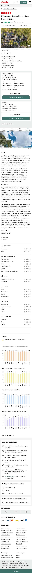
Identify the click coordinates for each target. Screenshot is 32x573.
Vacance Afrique (5, 534)
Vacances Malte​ (5, 548)
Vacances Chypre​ (5, 546)
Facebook (26, 512)
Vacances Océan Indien (7, 530)
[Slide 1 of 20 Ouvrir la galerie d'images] (16, 38)
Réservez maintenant (16, 97)
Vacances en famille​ (21, 546)
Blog (16, 512)
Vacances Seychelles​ (21, 537)
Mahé (9, 5)
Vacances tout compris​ (22, 541)
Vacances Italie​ (5, 541)
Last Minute (19, 543)
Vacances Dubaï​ (20, 539)
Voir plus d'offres (6, 124)
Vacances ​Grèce (20, 528)
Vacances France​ (5, 539)
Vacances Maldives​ (6, 543)
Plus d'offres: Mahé (6, 435)
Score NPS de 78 (9, 476)
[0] (17, 2)
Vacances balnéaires (21, 548)
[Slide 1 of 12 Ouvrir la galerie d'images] (16, 139)
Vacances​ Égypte (20, 534)
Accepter (16, 571)
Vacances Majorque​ (21, 530)
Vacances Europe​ (5, 528)
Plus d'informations (21, 567)
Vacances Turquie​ (20, 532)
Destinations (5, 525)
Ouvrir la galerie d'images (29, 46)
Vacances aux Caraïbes (7, 532)
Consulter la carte (9, 25)
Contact (23, 2)
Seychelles (4, 5)
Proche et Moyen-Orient (7, 537)
